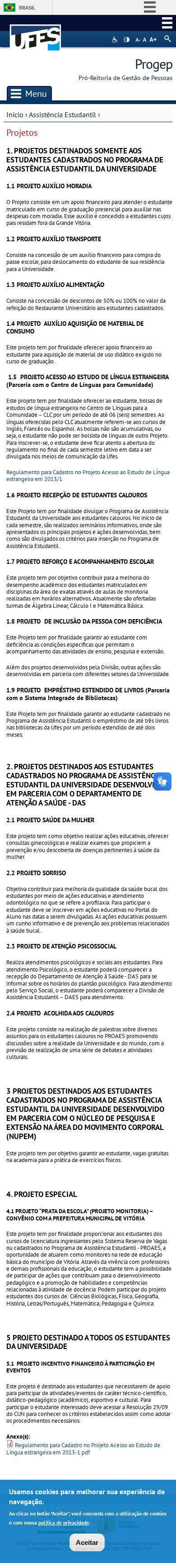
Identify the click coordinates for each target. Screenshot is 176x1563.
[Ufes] (35, 33)
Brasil (27, 7)
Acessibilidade (115, 40)
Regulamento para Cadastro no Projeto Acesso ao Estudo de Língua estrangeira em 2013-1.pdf (83, 1448)
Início (14, 114)
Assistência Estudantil (62, 114)
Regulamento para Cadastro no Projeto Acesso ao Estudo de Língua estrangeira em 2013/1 (88, 475)
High (126, 40)
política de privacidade (63, 1522)
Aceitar (87, 1542)
